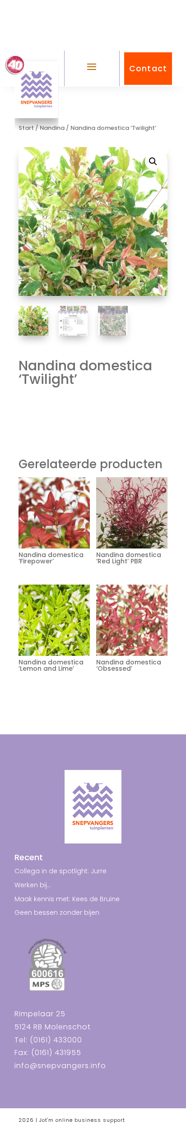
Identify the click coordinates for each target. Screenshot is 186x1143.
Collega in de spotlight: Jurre (60, 871)
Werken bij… (32, 885)
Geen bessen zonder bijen (56, 912)
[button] (153, 161)
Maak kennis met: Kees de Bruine (67, 898)
